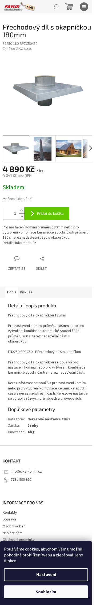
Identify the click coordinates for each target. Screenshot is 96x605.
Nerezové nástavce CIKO (48, 419)
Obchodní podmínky (19, 539)
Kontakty (10, 512)
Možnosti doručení (17, 199)
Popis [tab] (11, 292)
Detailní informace (17, 243)
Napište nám (12, 533)
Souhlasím (46, 592)
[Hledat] (56, 6)
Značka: (17, 49)
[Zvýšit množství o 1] (21, 210)
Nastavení (46, 575)
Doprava (9, 519)
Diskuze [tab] (26, 292)
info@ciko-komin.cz (26, 471)
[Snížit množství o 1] (21, 216)
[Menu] (84, 6)
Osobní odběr (14, 526)
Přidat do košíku (50, 213)
